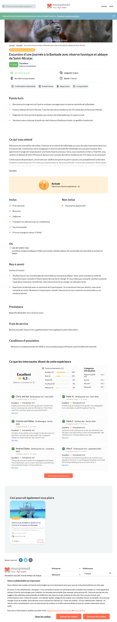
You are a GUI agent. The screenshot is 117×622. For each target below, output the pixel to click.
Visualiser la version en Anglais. (68, 16)
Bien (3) (47, 376)
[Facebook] (20, 560)
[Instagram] (30, 560)
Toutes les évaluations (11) (54, 368)
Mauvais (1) (49, 388)
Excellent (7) (49, 372)
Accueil (12, 45)
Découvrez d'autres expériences (64, 186)
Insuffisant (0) (50, 384)
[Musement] (58, 6)
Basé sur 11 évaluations (27, 66)
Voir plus (14, 413)
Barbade (19, 45)
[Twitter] (25, 560)
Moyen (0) (48, 380)
